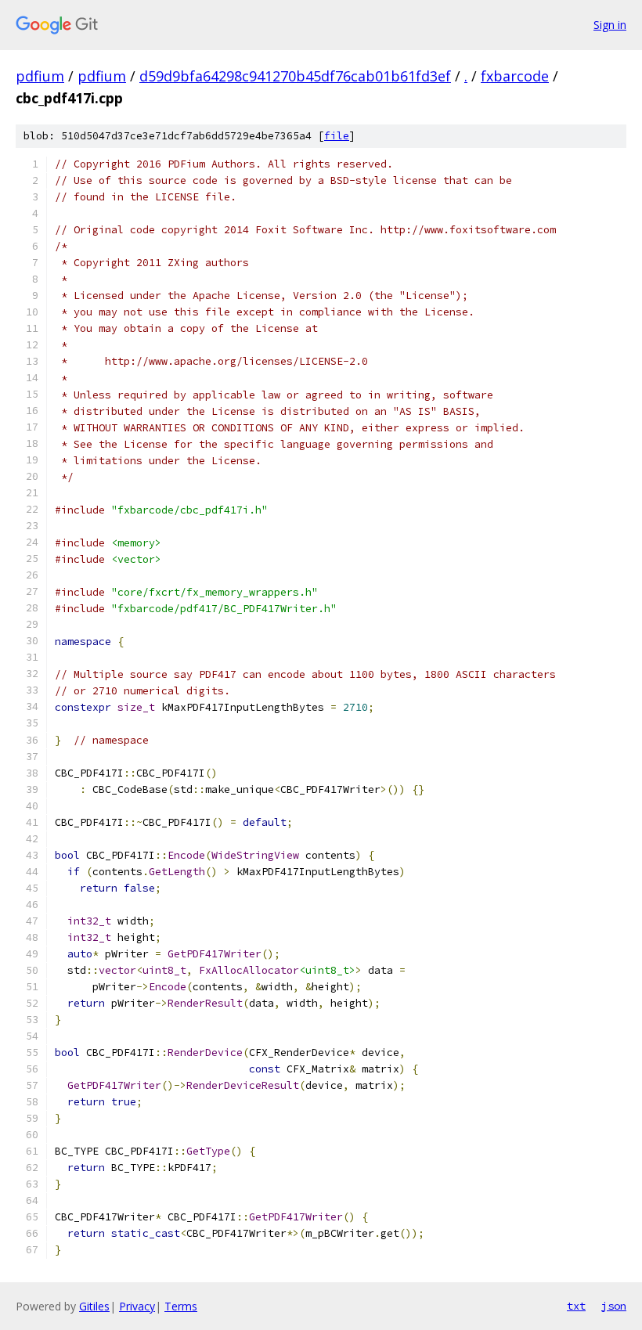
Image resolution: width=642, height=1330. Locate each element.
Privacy (137, 1306)
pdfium (40, 76)
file (336, 135)
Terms (180, 1306)
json (613, 1306)
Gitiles (94, 1306)
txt (576, 1306)
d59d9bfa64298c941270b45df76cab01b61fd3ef (295, 76)
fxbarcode (515, 76)
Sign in (609, 24)
